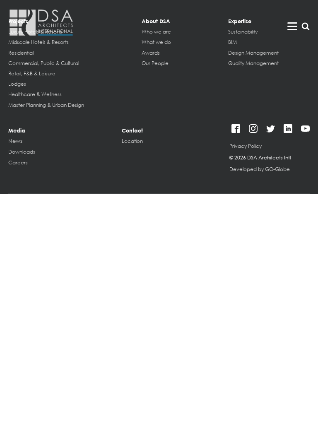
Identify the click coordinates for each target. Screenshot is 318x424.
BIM (232, 42)
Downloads (21, 151)
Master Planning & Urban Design (46, 105)
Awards (151, 52)
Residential (21, 52)
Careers (18, 162)
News (15, 141)
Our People (155, 63)
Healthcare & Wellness (35, 94)
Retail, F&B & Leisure (31, 73)
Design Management (253, 52)
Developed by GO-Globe (259, 169)
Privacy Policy (245, 146)
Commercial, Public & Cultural (43, 63)
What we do (156, 42)
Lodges (17, 84)
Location (132, 141)
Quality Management (253, 63)
